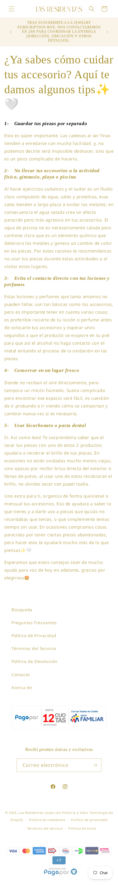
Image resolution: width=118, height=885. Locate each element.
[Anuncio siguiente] (107, 32)
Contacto (20, 674)
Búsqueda (21, 609)
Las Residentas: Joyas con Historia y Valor (53, 812)
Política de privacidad (89, 820)
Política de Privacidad (33, 635)
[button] (11, 9)
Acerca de (21, 687)
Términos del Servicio (33, 648)
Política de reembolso (47, 820)
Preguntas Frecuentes (34, 622)
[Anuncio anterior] (10, 32)
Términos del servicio (45, 828)
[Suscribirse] (94, 765)
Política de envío (82, 828)
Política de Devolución (34, 661)
